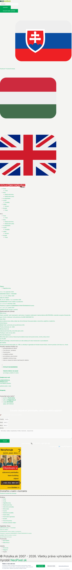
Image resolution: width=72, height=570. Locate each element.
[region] (36, 263)
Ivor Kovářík (3, 338)
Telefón (2, 419)
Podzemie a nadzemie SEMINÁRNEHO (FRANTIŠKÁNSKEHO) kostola (17, 305)
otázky (4, 204)
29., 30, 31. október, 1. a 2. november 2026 (10, 299)
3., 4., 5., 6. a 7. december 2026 (7, 303)
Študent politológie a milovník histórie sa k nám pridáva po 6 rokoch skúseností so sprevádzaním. (24, 340)
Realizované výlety (9, 196)
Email (1, 422)
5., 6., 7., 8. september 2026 (7, 291)
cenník (4, 200)
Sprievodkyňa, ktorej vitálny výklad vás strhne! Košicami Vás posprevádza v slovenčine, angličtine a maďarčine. (27, 321)
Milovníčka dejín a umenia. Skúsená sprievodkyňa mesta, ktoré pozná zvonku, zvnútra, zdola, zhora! (24, 336)
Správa (1, 428)
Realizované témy (9, 194)
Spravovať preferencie (64, 566)
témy (4, 192)
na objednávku (6, 198)
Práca (6, 210)
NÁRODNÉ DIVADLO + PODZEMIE (8, 293)
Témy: (2, 286)
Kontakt (5, 208)
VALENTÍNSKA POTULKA (6, 537)
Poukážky (7, 202)
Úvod (4, 188)
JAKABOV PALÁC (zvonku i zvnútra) (9, 309)
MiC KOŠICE (3, 342)
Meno (1, 425)
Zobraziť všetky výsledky (9, 10)
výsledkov (5, 7)
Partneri (7, 206)
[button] (36, 214)
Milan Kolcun (3, 313)
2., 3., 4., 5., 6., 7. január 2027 (7, 307)
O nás (6, 190)
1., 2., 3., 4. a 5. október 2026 (7, 295)
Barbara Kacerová (4, 329)
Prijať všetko (40, 566)
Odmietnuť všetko (51, 566)
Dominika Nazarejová (5, 335)
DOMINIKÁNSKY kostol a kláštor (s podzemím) (11, 301)
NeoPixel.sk (18, 560)
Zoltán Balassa (3, 323)
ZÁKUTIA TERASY (4, 297)
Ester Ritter (3, 319)
